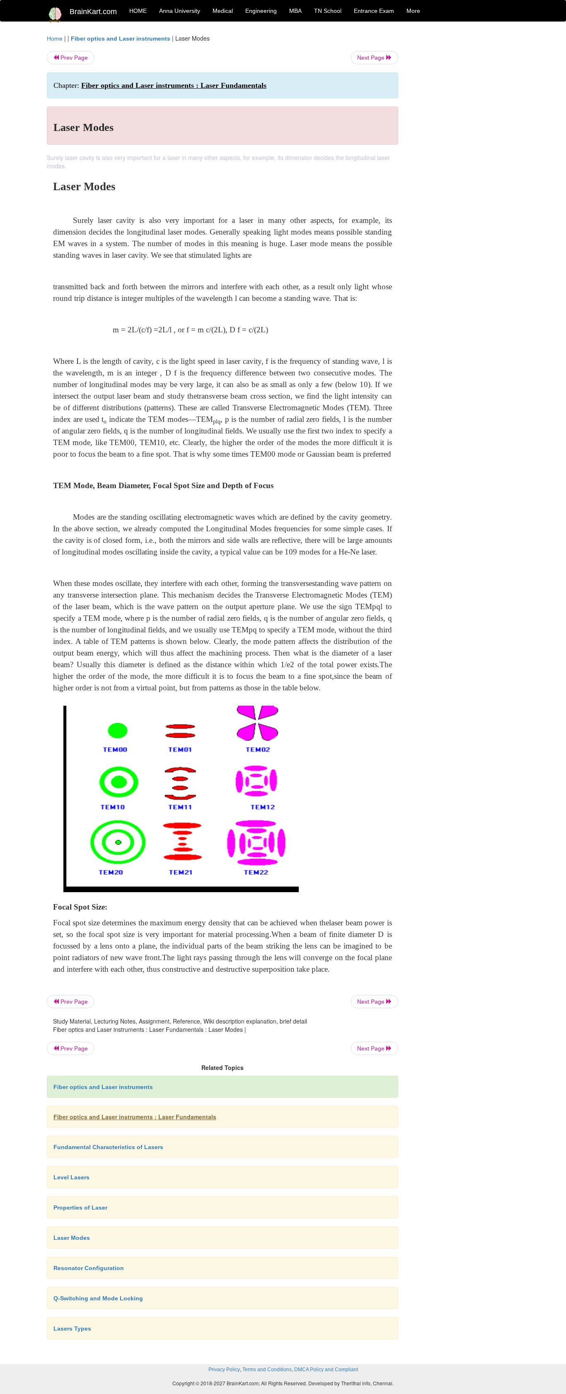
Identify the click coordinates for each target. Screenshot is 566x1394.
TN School (327, 10)
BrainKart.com (93, 11)
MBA (295, 10)
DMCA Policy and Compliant (326, 1369)
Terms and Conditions (267, 1369)
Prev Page (73, 57)
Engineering (261, 10)
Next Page (371, 57)
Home (55, 38)
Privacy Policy (224, 1369)
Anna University (179, 10)
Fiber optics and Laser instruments (120, 38)
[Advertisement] (465, 158)
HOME (138, 10)
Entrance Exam (374, 10)
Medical (223, 10)
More (413, 10)
